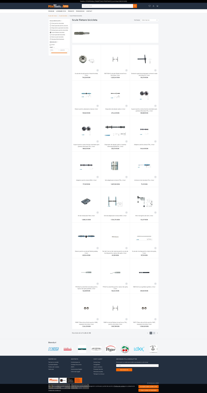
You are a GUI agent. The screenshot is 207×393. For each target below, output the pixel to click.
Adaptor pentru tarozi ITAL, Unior (144, 144)
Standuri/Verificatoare (58, 39)
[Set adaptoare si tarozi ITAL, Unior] (115, 166)
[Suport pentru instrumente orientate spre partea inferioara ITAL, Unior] (144, 95)
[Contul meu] (153, 6)
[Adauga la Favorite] (97, 70)
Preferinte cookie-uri (54, 390)
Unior (53, 44)
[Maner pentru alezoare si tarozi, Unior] (86, 95)
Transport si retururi (98, 374)
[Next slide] (157, 349)
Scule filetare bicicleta (58, 32)
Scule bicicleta (63, 16)
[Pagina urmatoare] (157, 333)
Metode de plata (98, 371)
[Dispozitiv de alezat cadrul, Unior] (115, 95)
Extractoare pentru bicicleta (60, 30)
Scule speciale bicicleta (58, 34)
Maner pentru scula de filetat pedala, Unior (86, 252)
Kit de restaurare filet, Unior (86, 215)
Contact (89, 11)
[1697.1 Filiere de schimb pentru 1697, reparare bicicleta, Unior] (144, 308)
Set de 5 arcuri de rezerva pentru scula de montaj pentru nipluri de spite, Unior (115, 252)
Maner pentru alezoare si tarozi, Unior (86, 109)
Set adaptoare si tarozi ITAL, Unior (115, 180)
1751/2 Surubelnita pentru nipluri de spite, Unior (115, 287)
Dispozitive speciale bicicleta (60, 28)
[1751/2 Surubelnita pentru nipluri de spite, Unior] (115, 272)
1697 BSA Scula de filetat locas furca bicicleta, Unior (115, 74)
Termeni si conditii (53, 362)
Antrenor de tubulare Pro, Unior (144, 180)
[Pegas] (110, 352)
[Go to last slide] (50, 349)
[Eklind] (68, 352)
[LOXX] (139, 352)
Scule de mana (52, 16)
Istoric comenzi (97, 367)
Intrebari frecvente (76, 364)
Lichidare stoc (61, 11)
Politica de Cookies (53, 367)
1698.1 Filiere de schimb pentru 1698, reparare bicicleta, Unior (86, 323)
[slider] (50, 53)
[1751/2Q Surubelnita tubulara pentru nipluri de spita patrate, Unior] (86, 272)
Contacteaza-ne (75, 362)
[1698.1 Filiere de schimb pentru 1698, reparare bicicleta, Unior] (86, 308)
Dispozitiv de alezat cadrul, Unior (115, 109)
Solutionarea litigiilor (76, 369)
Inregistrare (96, 364)
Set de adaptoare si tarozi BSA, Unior (115, 215)
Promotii (71, 11)
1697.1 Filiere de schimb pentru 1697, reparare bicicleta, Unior (144, 323)
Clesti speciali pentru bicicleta (60, 25)
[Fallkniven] (96, 352)
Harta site (51, 369)
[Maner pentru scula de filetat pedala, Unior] (86, 237)
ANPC (72, 367)
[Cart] (157, 6)
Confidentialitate (53, 364)
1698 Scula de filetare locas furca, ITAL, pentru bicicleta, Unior (115, 323)
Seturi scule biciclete (57, 37)
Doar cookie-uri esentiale (149, 390)
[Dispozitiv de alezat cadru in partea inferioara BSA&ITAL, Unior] (115, 130)
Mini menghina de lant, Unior (144, 215)
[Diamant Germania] (82, 352)
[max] (64, 50)
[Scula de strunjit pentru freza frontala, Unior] (86, 59)
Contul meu (96, 362)
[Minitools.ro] (59, 6)
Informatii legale (75, 371)
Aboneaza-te (124, 369)
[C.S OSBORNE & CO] (153, 352)
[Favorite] (149, 6)
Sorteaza (137, 20)
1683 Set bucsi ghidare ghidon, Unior (144, 287)
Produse (51, 11)
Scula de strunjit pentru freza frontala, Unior (86, 74)
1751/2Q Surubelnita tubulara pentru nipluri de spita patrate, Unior (86, 287)
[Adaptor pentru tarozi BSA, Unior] (86, 166)
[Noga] (53, 352)
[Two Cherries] (125, 352)
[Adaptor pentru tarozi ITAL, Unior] (144, 130)
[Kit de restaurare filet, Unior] (86, 201)
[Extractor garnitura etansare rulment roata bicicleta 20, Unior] (144, 59)
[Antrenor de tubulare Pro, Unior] (144, 166)
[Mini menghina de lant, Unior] (144, 201)
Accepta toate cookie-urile (148, 386)
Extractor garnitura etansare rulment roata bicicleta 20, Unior (144, 74)
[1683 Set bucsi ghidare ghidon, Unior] (144, 272)
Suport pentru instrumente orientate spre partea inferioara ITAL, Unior (144, 110)
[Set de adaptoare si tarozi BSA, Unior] (115, 201)
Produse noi (80, 11)
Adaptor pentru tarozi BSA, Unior (86, 180)
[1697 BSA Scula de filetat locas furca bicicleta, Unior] (115, 59)
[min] (54, 50)
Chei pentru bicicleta (58, 23)
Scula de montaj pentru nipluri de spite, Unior (144, 252)
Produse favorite (98, 369)
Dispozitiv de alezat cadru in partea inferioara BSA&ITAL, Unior (115, 145)
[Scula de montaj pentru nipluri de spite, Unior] (144, 237)
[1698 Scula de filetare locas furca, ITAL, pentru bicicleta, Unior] (115, 308)
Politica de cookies (119, 386)
